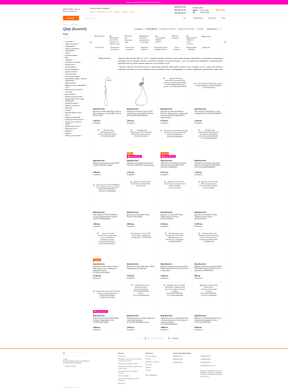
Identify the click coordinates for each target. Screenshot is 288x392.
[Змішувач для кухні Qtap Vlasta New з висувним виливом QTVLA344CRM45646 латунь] (141, 298)
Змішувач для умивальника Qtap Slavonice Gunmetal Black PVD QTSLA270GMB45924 (173, 165)
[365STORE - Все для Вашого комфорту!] (74, 353)
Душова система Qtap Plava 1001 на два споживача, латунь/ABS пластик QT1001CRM (107, 113)
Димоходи (121, 383)
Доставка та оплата (105, 12)
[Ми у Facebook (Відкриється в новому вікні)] (149, 12)
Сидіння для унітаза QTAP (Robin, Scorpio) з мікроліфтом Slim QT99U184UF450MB (106, 320)
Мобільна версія (70, 366)
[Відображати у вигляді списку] (223, 28)
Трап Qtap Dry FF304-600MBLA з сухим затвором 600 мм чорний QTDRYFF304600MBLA (105, 217)
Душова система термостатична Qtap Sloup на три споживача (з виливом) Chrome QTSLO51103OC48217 (105, 269)
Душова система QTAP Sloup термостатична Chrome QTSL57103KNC (205, 217)
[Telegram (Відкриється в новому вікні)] (144, 12)
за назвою (200, 29)
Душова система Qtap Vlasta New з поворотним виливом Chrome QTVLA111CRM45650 (208, 320)
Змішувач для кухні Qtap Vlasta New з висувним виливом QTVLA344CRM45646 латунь (141, 320)
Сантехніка (122, 356)
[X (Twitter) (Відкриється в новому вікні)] (154, 12)
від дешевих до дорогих (167, 29)
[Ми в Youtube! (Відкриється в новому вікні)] (138, 12)
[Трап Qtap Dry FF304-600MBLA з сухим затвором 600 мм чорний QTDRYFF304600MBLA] (107, 195)
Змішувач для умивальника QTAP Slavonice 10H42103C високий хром (140, 164)
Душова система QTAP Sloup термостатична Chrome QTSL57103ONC (172, 217)
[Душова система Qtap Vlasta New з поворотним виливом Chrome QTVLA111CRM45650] (208, 298)
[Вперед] (225, 42)
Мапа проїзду (204, 376)
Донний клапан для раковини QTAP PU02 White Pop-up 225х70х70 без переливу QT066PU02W (208, 268)
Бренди (124, 12)
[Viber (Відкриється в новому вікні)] (141, 12)
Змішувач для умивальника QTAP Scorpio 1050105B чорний (106, 164)
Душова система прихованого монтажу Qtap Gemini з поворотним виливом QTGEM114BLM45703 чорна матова (174, 114)
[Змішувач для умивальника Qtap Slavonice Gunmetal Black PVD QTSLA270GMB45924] (175, 143)
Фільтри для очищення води (127, 363)
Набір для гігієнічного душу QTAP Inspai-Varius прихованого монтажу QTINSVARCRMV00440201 (140, 113)
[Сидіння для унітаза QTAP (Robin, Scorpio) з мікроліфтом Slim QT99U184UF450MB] (107, 298)
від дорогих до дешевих (186, 29)
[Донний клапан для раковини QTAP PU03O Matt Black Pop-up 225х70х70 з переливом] (175, 246)
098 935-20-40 (180, 10)
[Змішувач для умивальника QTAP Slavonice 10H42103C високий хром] (141, 143)
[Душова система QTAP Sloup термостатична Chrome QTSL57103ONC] (175, 195)
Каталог (93, 12)
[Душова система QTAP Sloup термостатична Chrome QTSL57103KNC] (208, 195)
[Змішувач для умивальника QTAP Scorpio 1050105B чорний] (107, 143)
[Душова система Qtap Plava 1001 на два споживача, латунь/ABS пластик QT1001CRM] (107, 91)
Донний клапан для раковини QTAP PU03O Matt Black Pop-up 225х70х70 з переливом (175, 268)
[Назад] (91, 42)
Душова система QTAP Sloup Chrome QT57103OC (138, 216)
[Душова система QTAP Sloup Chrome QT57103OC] (141, 195)
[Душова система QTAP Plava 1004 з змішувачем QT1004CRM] (141, 246)
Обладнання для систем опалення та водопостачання (130, 360)
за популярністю (151, 29)
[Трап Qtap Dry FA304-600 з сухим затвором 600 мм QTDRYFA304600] (208, 91)
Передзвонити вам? (179, 365)
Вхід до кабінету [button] (151, 356)
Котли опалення (123, 376)
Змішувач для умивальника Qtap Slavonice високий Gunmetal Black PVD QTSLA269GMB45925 (207, 165)
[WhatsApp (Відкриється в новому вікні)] (146, 12)
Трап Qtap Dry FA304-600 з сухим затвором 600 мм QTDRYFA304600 (207, 112)
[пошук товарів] (83, 18)
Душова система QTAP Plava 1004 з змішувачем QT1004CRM (141, 267)
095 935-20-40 (180, 7)
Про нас (132, 12)
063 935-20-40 (180, 13)
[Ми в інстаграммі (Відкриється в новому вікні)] (152, 12)
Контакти (117, 12)
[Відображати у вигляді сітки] (220, 28)
